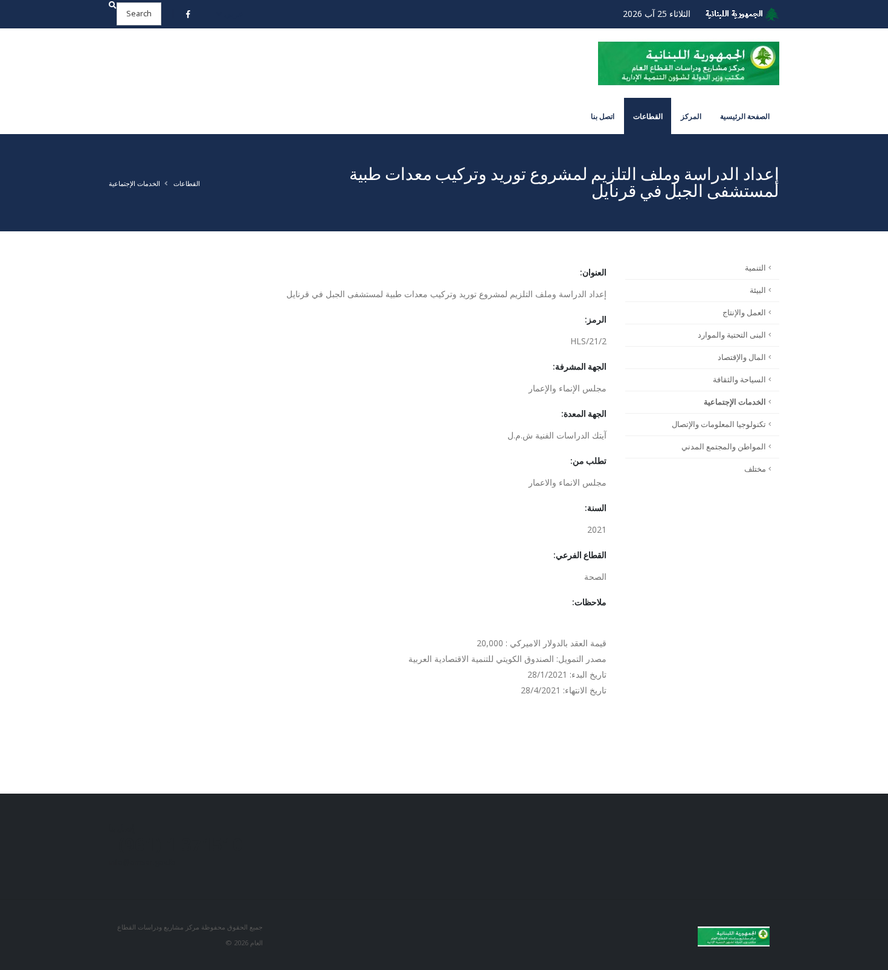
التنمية (755, 268)
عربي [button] (232, 13)
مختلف (755, 469)
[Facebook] (188, 13)
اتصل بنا (602, 116)
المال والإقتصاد (742, 357)
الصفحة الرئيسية (745, 116)
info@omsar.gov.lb (142, 862)
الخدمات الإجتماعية (134, 183)
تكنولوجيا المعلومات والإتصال (719, 424)
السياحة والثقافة (739, 379)
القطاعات (648, 116)
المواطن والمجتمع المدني (723, 447)
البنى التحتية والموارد (732, 335)
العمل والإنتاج (744, 312)
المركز (691, 116)
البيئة (758, 290)
